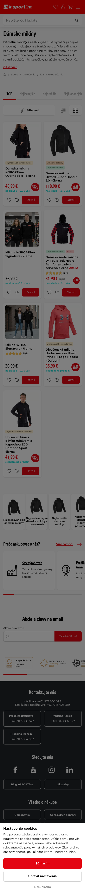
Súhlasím (42, 863)
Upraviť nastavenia (42, 876)
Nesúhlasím (42, 886)
